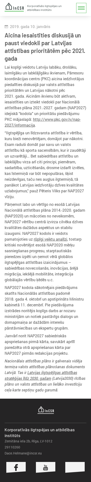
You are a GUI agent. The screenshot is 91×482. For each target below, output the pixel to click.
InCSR (14, 7)
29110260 (12, 447)
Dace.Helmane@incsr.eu (23, 453)
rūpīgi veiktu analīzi (50, 239)
